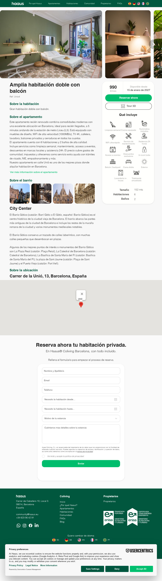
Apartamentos (67, 508)
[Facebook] (30, 525)
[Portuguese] (147, 3)
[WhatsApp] (18, 525)
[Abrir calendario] (115, 399)
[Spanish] (130, 3)
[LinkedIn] (36, 525)
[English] (138, 3)
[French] (143, 3)
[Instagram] (24, 525)
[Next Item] (153, 44)
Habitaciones (66, 511)
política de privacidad (85, 451)
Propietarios (109, 501)
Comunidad (66, 515)
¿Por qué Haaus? (68, 505)
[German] (134, 3)
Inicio (62, 501)
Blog (62, 521)
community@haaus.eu (27, 514)
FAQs (62, 518)
